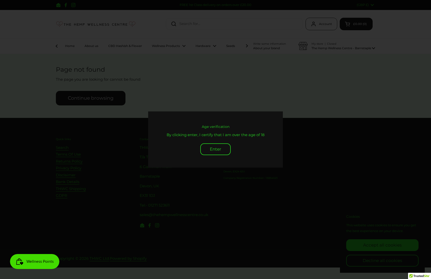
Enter (215, 149)
